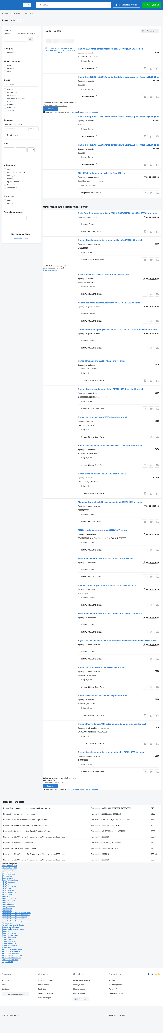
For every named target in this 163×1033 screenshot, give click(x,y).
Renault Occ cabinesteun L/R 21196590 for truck (101, 667)
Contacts (5, 989)
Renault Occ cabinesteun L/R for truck (18, 843)
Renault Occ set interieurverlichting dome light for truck (25, 820)
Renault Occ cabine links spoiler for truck (19, 848)
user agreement (91, 112)
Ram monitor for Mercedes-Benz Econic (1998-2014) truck (27, 831)
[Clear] (38, 36)
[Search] (38, 4)
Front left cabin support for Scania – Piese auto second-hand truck (110, 614)
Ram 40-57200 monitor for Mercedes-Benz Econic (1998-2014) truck (110, 49)
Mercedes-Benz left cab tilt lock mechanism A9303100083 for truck (110, 502)
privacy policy (75, 112)
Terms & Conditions (45, 980)
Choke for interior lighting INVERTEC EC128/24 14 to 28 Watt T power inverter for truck (119, 330)
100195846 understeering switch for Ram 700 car (101, 173)
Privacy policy (43, 985)
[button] (151, 68)
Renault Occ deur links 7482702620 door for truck (102, 474)
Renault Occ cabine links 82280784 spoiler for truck (102, 417)
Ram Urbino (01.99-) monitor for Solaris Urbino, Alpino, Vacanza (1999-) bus (34, 837)
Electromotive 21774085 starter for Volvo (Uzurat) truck (104, 274)
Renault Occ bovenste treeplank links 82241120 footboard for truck (110, 445)
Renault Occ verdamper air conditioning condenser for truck (27, 808)
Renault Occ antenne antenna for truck (19, 814)
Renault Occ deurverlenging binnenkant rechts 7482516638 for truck (111, 752)
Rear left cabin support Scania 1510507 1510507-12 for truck (107, 585)
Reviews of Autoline (45, 993)
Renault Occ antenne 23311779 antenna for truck (101, 361)
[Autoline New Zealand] (11, 5)
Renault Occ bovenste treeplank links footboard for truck (26, 825)
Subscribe (51, 109)
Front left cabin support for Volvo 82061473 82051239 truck (106, 558)
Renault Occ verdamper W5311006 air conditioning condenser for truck (112, 724)
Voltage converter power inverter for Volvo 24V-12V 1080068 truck (109, 303)
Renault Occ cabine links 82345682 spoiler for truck (102, 696)
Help (4, 985)
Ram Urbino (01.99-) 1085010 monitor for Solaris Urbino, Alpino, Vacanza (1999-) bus (118, 77)
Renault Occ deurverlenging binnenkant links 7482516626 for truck (110, 240)
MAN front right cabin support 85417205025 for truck (103, 530)
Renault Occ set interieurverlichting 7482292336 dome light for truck (110, 389)
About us (5, 980)
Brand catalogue (44, 998)
